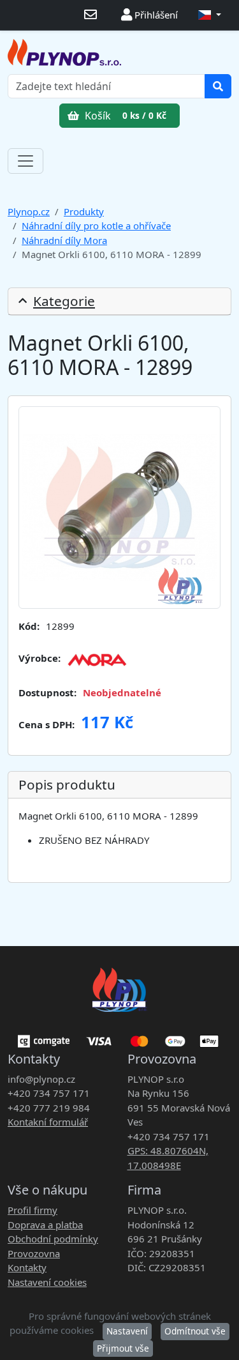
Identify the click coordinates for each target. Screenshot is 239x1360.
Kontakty (27, 1267)
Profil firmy (32, 1209)
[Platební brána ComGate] (119, 1036)
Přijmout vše (123, 1348)
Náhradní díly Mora (64, 240)
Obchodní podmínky (53, 1238)
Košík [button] (124, 116)
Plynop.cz (29, 211)
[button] (209, 15)
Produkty (84, 211)
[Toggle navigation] (25, 161)
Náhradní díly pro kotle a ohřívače (96, 225)
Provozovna (34, 1253)
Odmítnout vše (195, 1331)
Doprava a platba (45, 1224)
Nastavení (127, 1331)
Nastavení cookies (47, 1282)
